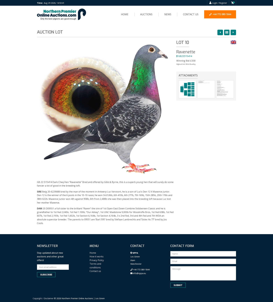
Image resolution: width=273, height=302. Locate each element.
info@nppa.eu (139, 273)
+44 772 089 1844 (141, 269)
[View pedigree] (187, 89)
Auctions (146, 14)
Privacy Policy (97, 260)
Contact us (190, 14)
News (167, 14)
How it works (97, 256)
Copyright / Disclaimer (43, 298)
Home (124, 14)
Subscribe (46, 274)
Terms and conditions (95, 265)
